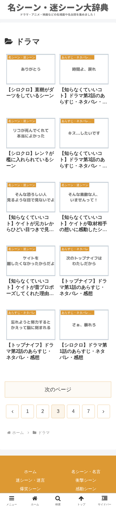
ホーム (30, 471)
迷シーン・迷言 (30, 480)
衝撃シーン (86, 480)
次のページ (58, 389)
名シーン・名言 (86, 471)
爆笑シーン (30, 488)
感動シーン (86, 488)
